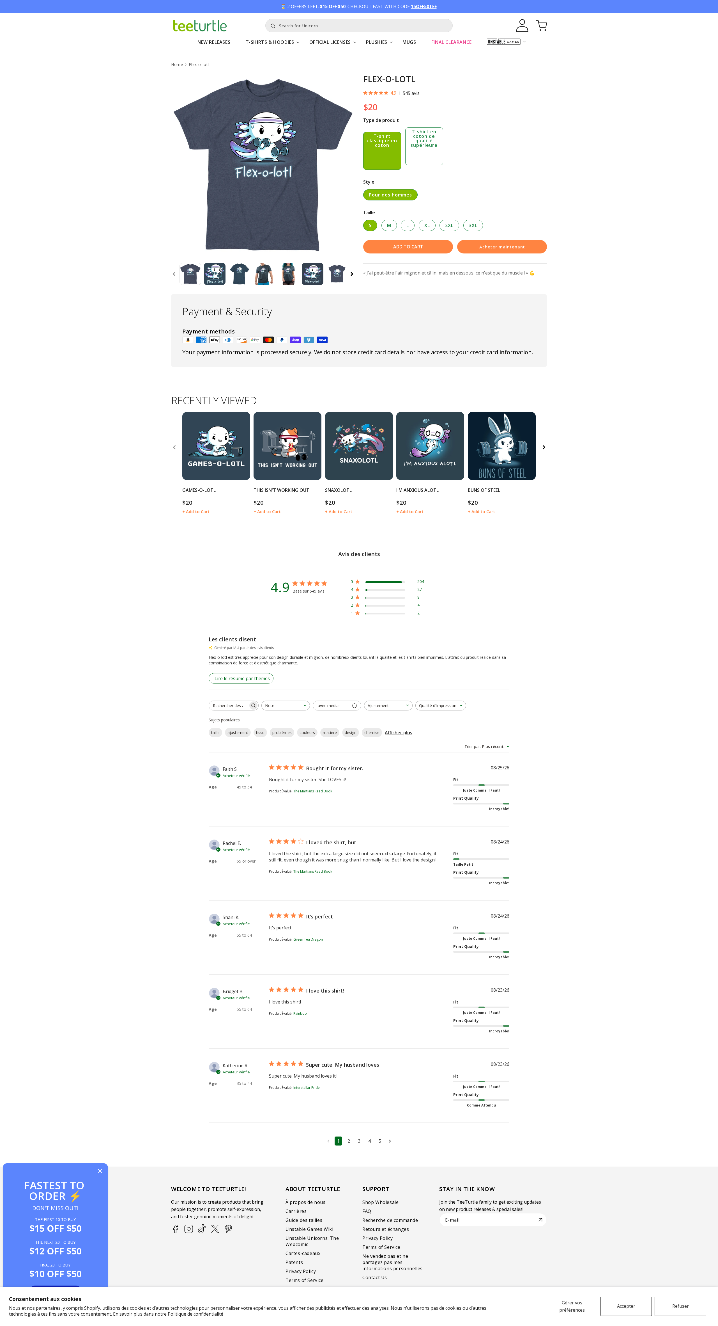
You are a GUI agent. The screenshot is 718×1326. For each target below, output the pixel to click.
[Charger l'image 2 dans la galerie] (214, 274)
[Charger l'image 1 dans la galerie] (190, 274)
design (350, 732)
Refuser (680, 1306)
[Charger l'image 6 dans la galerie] (312, 274)
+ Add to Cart (196, 511)
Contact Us (374, 1277)
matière (330, 732)
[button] (270, 45)
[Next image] (244, 446)
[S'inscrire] (540, 1220)
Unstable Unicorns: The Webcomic (312, 1241)
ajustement (237, 732)
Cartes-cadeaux (303, 1253)
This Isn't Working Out (281, 490)
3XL (473, 225)
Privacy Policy (301, 1271)
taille (215, 732)
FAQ (366, 1211)
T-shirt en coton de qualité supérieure (424, 138)
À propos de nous (306, 1202)
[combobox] (359, 25)
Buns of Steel (484, 490)
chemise (371, 732)
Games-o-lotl (199, 490)
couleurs (307, 732)
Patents (294, 1262)
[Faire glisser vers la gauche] (174, 274)
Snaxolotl (338, 490)
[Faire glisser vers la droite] (352, 274)
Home (177, 64)
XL (427, 225)
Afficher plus (398, 733)
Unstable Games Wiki (309, 1229)
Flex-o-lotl (199, 64)
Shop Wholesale (380, 1202)
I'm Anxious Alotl (417, 490)
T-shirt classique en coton (382, 140)
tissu (260, 732)
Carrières (296, 1211)
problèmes (282, 732)
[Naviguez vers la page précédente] (328, 1141)
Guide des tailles (304, 1220)
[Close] (100, 1171)
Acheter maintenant (502, 247)
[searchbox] (228, 705)
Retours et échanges (385, 1229)
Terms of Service (305, 1280)
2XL (449, 225)
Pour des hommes (390, 195)
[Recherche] (271, 25)
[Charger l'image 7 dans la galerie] (337, 274)
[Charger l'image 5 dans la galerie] (288, 274)
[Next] (544, 447)
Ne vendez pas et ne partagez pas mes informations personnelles (392, 1262)
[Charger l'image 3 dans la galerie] (239, 274)
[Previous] (174, 447)
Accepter (626, 1306)
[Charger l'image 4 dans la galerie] (264, 274)
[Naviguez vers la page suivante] (389, 1141)
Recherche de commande (390, 1220)
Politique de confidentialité (195, 1314)
